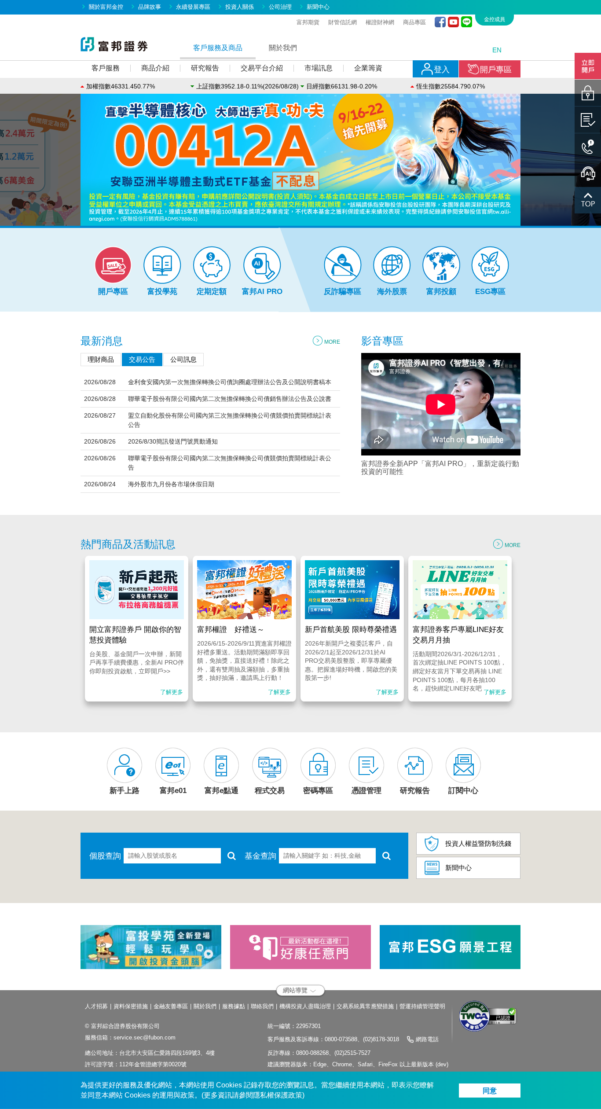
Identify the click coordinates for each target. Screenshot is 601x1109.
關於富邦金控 (106, 7)
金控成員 (494, 19)
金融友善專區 (171, 1006)
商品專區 (414, 22)
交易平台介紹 (262, 68)
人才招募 (96, 1006)
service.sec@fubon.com (145, 1037)
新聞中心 (318, 7)
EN (497, 50)
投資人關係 (239, 7)
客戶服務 (106, 68)
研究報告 (205, 68)
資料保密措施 (131, 1006)
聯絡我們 (262, 1006)
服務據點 (233, 1006)
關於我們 (205, 1006)
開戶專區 (496, 69)
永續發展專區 (193, 7)
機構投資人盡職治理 (305, 1006)
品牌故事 (149, 7)
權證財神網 (380, 22)
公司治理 (280, 7)
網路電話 (427, 1039)
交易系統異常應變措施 (365, 1006)
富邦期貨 (308, 22)
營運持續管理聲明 (422, 1006)
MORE (332, 342)
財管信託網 (342, 22)
